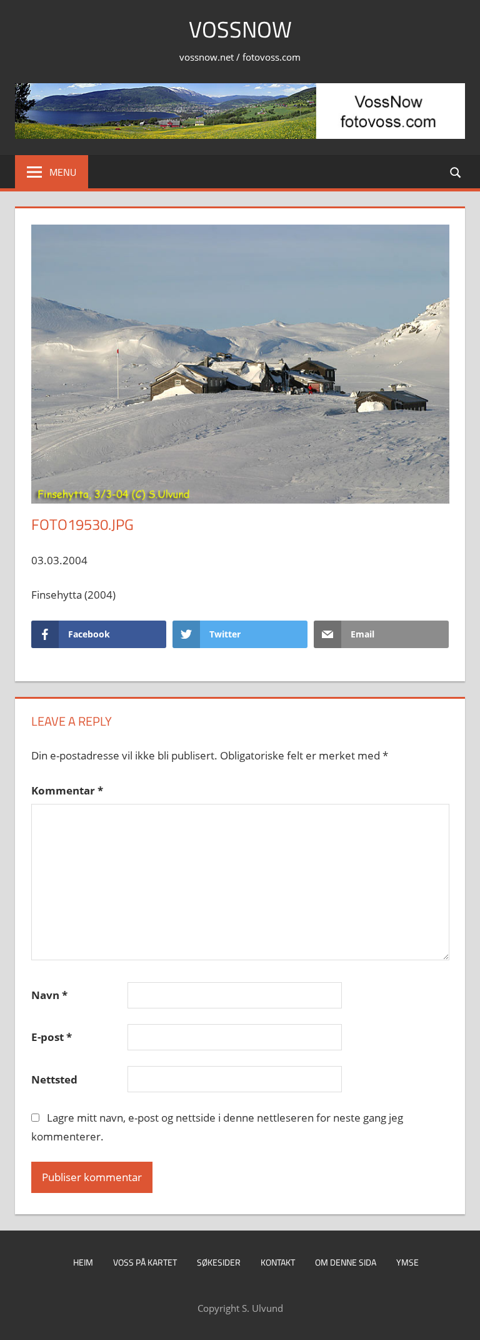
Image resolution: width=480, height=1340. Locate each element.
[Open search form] (456, 171)
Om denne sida (345, 1262)
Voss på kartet (145, 1262)
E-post (51, 1037)
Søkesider (219, 1262)
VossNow (240, 29)
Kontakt (278, 1262)
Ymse (407, 1262)
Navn (49, 995)
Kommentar (67, 790)
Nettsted (54, 1079)
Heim (83, 1262)
